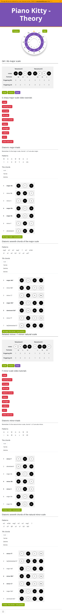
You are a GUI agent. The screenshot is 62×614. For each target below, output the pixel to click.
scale (4, 102)
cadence (5, 133)
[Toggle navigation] (3, 611)
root (4, 170)
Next (44, 31)
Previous (16, 31)
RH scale (5, 115)
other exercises (7, 141)
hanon (5, 124)
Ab (12, 237)
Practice (11, 92)
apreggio (6, 128)
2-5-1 (4, 137)
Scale (4, 92)
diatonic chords (8, 120)
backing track (7, 106)
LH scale (5, 111)
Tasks (17, 92)
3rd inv (5, 272)
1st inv (5, 174)
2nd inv (5, 177)
